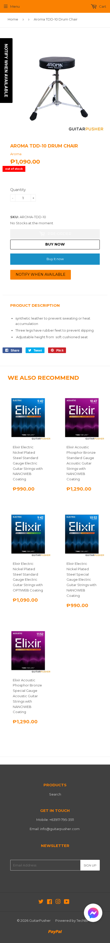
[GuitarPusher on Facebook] (49, 902)
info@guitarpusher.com (60, 829)
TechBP (82, 920)
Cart (102, 6)
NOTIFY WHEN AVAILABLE (40, 274)
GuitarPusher (40, 920)
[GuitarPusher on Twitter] (40, 902)
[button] (93, 914)
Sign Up (90, 865)
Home (13, 19)
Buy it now (55, 259)
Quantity (18, 189)
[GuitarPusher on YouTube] (66, 902)
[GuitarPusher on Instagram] (58, 902)
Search (55, 794)
